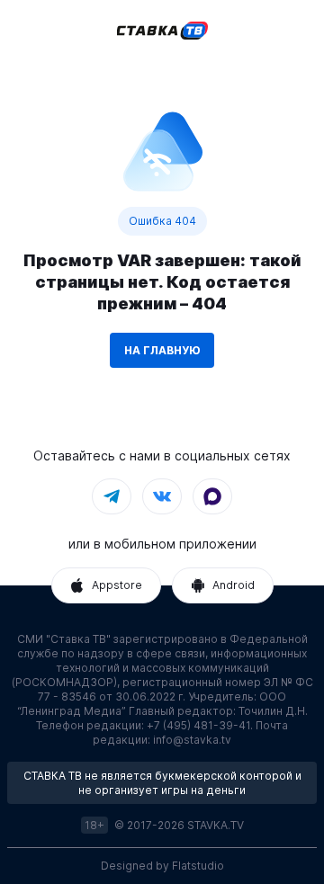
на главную (162, 350)
